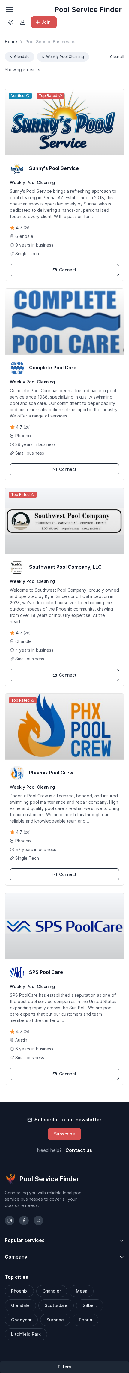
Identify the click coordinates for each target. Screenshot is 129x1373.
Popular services (25, 1240)
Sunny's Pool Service (54, 168)
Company (16, 1257)
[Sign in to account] (23, 22)
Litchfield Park (26, 1334)
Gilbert (89, 1305)
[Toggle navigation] (9, 9)
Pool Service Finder (88, 9)
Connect (67, 269)
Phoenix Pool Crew (51, 773)
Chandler (52, 1290)
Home (11, 41)
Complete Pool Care (52, 368)
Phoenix (19, 1290)
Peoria (85, 1319)
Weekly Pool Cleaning (65, 56)
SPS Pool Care (46, 972)
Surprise (55, 1319)
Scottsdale (56, 1305)
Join (46, 22)
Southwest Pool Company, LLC (65, 567)
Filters (64, 1366)
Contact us (78, 1150)
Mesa (81, 1290)
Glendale (21, 56)
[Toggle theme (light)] (11, 22)
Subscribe (64, 1133)
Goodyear (21, 1319)
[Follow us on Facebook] (24, 1220)
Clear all (117, 56)
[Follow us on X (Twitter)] (38, 1220)
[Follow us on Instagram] (9, 1220)
